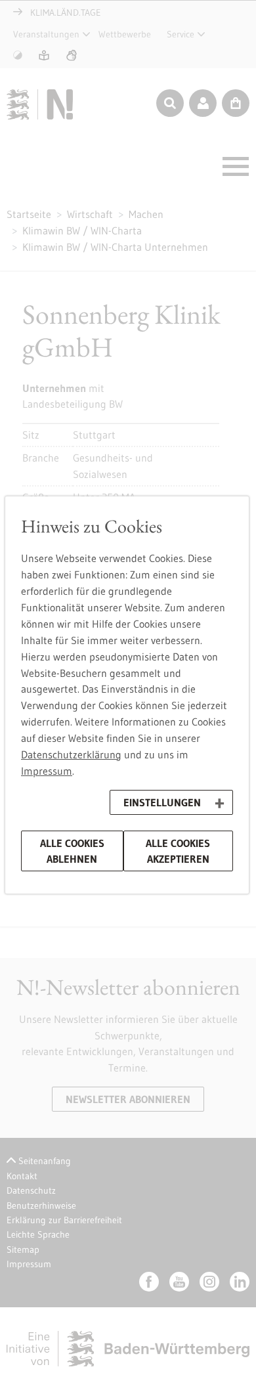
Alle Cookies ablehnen (72, 850)
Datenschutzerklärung (71, 754)
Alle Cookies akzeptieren (178, 850)
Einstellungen (162, 802)
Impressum (46, 770)
